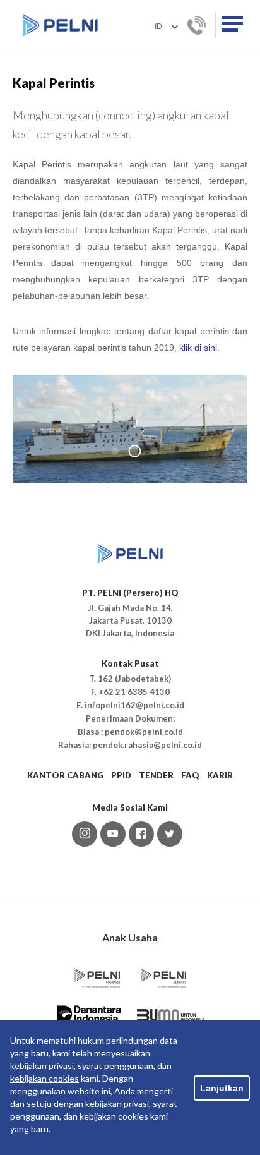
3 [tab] (154, 451)
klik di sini (198, 347)
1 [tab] (115, 451)
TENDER (156, 775)
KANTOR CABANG (65, 775)
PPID (121, 775)
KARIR (220, 775)
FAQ (190, 775)
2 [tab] (135, 451)
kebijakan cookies (44, 1078)
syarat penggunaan (115, 1065)
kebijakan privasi (42, 1065)
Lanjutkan (222, 1088)
